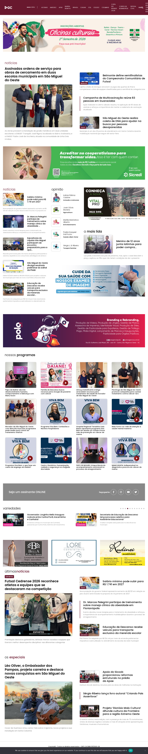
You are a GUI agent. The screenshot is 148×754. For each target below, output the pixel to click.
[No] (145, 750)
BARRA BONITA (68, 7)
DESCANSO (84, 635)
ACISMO (44, 7)
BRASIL (75, 7)
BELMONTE (84, 83)
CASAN (83, 7)
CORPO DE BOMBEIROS (123, 7)
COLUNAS (105, 7)
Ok (131, 750)
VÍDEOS (83, 127)
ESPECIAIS (84, 716)
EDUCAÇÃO (84, 681)
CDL (89, 7)
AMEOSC (53, 7)
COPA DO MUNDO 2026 (114, 7)
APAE (61, 7)
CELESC (96, 7)
